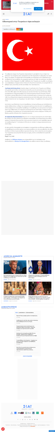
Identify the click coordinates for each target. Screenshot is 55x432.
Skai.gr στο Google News (22, 141)
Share (2, 86)
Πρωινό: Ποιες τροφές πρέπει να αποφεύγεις (26, 315)
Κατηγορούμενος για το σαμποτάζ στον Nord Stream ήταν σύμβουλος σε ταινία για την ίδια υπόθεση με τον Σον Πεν (15, 276)
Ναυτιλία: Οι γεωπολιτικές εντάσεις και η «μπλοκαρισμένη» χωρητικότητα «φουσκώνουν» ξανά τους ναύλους (25, 348)
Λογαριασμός (51, 14)
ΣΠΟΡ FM (20, 413)
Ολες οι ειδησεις (27, 356)
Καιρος (48, 13)
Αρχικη (3, 19)
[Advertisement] (27, 245)
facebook (3, 74)
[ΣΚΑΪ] (27, 13)
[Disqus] (27, 162)
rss (32, 419)
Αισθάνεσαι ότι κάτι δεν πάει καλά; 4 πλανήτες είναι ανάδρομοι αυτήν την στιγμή (27, 321)
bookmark (3, 84)
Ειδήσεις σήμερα (17, 139)
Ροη (16, 312)
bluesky (30, 419)
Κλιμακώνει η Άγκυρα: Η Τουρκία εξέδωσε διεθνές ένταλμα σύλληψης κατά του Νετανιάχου (39, 276)
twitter (3, 76)
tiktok (27, 419)
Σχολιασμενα (30, 312)
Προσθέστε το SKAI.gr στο (12, 29)
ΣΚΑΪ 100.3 (15, 413)
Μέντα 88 (37, 413)
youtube (35, 419)
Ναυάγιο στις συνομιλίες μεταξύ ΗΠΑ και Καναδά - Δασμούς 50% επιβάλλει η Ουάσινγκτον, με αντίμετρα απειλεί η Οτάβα (26, 334)
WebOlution (32, 426)
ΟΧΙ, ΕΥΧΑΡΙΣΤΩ (27, 8)
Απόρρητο (51, 431)
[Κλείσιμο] (52, 2)
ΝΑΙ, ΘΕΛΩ (38, 8)
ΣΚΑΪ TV (12, 413)
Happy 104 (42, 413)
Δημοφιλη (22, 312)
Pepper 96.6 (33, 413)
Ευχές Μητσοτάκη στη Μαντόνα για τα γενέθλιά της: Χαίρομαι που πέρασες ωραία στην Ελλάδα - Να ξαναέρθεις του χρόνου (39, 298)
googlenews (37, 419)
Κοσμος (7, 19)
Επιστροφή (51, 427)
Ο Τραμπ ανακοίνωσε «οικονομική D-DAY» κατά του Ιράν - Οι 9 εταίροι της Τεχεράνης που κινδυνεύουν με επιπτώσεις (14, 298)
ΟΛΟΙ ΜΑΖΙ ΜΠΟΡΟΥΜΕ (28, 413)
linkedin (23, 419)
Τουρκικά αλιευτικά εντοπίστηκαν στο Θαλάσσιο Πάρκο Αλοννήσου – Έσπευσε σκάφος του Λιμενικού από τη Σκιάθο (25, 327)
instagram (25, 419)
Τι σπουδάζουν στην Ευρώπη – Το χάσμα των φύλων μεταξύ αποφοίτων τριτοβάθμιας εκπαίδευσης (26, 341)
